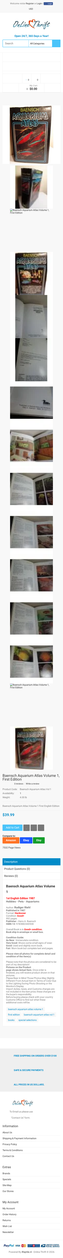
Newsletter (8, 1232)
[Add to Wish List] (26, 828)
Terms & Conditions (13, 1150)
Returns (7, 1220)
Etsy (38, 840)
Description (11, 861)
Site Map (7, 1185)
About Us (7, 1132)
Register (30, 3)
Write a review (32, 784)
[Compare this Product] (34, 828)
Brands (6, 1173)
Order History (9, 1214)
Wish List (7, 1226)
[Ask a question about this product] (41, 828)
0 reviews (18, 784)
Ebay (26, 840)
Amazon (11, 840)
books (11, 1020)
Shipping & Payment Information (19, 1138)
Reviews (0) (11, 876)
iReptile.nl (27, 1252)
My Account (9, 1208)
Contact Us (8, 1156)
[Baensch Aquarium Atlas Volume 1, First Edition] (31, 134)
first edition (14, 1014)
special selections (27, 1020)
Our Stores (8, 1191)
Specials (7, 1179)
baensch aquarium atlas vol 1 (39, 1014)
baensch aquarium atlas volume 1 (25, 1009)
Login (39, 3)
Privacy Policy (10, 1144)
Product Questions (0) (17, 868)
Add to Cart (12, 827)
